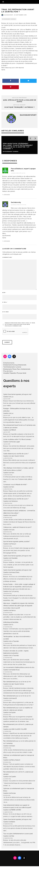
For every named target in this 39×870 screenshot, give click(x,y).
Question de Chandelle (10, 558)
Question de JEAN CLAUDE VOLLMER (15, 729)
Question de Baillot (9, 821)
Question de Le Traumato (11, 641)
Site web (5, 311)
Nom (4, 292)
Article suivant (19, 105)
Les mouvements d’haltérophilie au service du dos (18, 667)
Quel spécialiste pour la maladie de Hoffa (19, 100)
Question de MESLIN (9, 430)
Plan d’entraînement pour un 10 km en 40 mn (17, 681)
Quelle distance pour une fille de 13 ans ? (16, 453)
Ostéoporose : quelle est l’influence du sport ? (17, 527)
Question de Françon (9, 544)
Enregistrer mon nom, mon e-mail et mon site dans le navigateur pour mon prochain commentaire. (20, 324)
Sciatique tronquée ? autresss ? (19, 107)
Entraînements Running (10, 365)
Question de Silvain (9, 746)
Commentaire (7, 257)
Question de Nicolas (9, 793)
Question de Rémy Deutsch (11, 760)
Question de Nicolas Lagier (11, 442)
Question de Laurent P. (10, 515)
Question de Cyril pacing (11, 591)
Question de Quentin (9, 776)
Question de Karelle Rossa (11, 670)
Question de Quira (8, 529)
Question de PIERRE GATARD (12, 810)
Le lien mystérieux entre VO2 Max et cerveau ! (17, 439)
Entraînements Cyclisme (13, 367)
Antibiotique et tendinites (10, 622)
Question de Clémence (10, 501)
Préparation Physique (16, 373)
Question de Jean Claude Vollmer (13, 456)
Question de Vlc (8, 624)
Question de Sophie (9, 712)
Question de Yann (8, 472)
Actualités (6, 373)
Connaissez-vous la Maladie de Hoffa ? (15, 484)
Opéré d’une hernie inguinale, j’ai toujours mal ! (17, 394)
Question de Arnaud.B (10, 698)
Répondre (7, 194)
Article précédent (19, 97)
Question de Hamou (9, 610)
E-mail (5, 302)
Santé (24, 373)
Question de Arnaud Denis (11, 572)
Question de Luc (8, 396)
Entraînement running (9, 19)
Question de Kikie (8, 836)
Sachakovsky (8, 15)
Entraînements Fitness (10, 369)
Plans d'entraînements (23, 369)
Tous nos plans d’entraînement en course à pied (18, 833)
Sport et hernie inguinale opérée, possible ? (16, 541)
